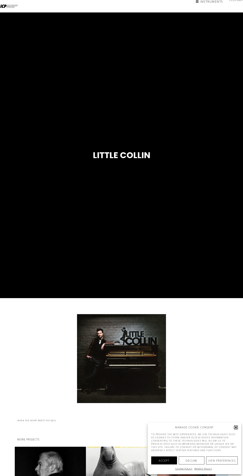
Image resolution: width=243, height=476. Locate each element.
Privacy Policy (203, 468)
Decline (191, 460)
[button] (236, 427)
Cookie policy (183, 468)
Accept (164, 460)
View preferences (222, 460)
